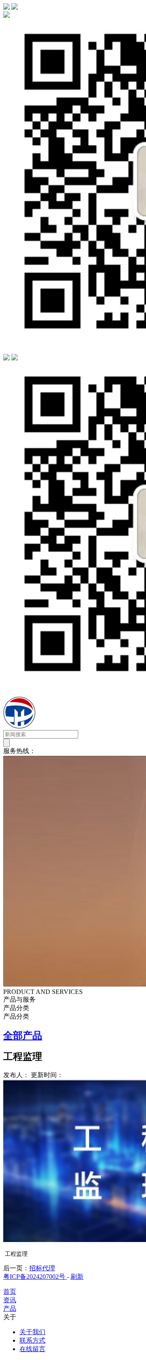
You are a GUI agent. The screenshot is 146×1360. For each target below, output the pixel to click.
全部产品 (22, 1035)
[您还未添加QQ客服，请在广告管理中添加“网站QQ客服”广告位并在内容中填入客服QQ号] (6, 358)
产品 (9, 1308)
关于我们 (32, 1331)
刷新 (77, 1276)
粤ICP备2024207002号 (35, 1276)
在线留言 (32, 1348)
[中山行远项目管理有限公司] (66, 726)
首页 (9, 1291)
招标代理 (42, 1268)
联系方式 (32, 1340)
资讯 (9, 1300)
